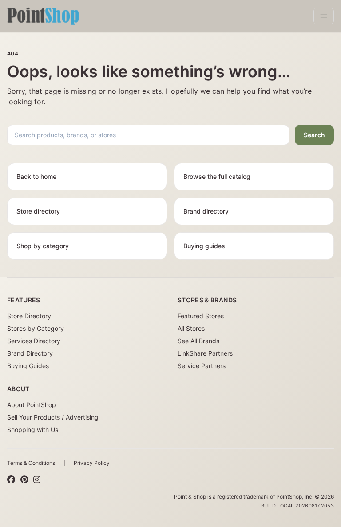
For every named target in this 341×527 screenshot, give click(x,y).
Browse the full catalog (216, 176)
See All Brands (198, 341)
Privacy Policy (92, 463)
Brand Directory (30, 353)
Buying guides (204, 246)
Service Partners (202, 365)
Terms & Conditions (31, 463)
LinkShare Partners (205, 353)
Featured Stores (201, 316)
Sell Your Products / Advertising (53, 417)
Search (314, 135)
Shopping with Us (32, 429)
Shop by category (42, 246)
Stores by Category (35, 328)
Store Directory (29, 316)
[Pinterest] (24, 480)
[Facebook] (11, 480)
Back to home (36, 176)
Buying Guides (28, 365)
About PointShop (31, 404)
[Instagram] (36, 480)
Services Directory (33, 341)
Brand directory (206, 211)
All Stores (191, 328)
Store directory (38, 211)
